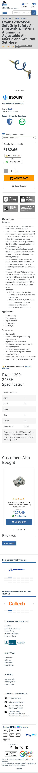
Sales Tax (8, 660)
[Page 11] (18, 578)
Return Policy (9, 684)
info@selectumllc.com (16, 702)
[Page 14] (31, 578)
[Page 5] (22, 610)
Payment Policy (10, 679)
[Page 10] (14, 578)
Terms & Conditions (11, 633)
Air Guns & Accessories (18, 18)
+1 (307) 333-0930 (15, 698)
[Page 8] (6, 578)
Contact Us (8, 657)
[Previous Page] (4, 570)
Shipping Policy (10, 682)
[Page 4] (18, 610)
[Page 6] (27, 610)
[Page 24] (18, 582)
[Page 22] (10, 582)
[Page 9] (10, 578)
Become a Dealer (10, 636)
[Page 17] (14, 580)
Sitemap (19, 769)
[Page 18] (18, 580)
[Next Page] (33, 570)
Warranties (8, 663)
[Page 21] (31, 580)
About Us (8, 626)
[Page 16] (10, 580)
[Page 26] (27, 582)
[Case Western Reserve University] (19, 603)
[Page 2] (10, 610)
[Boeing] (17, 569)
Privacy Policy (9, 631)
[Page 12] (22, 578)
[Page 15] (6, 580)
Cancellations (9, 665)
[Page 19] (22, 580)
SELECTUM (5, 7)
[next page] (24, 530)
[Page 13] (27, 578)
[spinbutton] (11, 171)
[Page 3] (14, 610)
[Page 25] (22, 582)
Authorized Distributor (12, 628)
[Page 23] (14, 582)
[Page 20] (27, 580)
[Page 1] (6, 610)
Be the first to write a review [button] (23, 46)
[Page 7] (31, 610)
